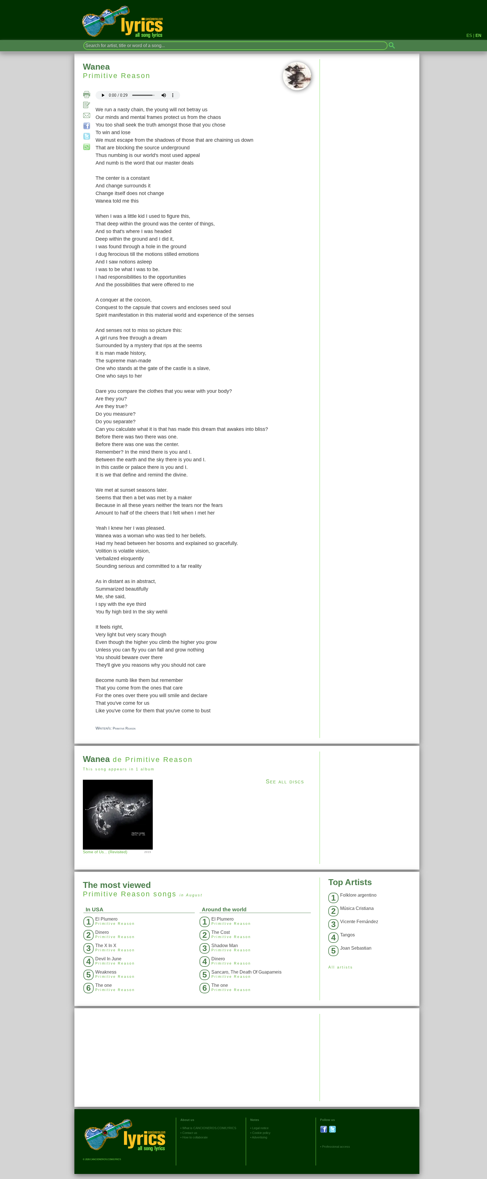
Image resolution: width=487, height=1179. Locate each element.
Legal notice (260, 1128)
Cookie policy (261, 1132)
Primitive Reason (116, 75)
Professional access (336, 1146)
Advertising (259, 1137)
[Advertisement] (369, 791)
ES (469, 35)
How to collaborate (195, 1137)
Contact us (189, 1132)
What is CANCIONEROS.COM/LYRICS (209, 1128)
